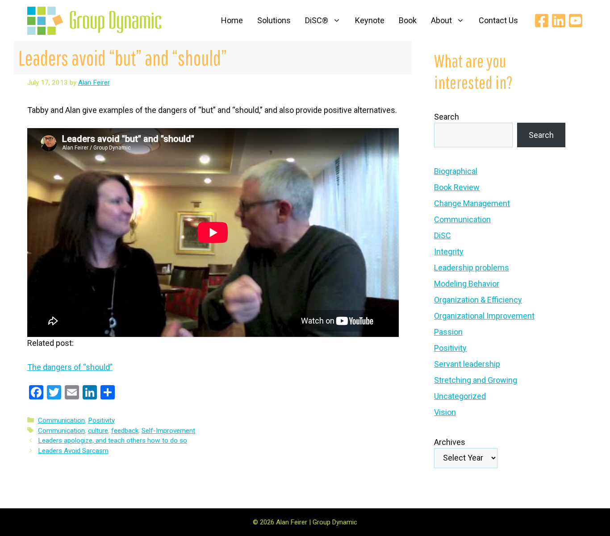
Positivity (101, 420)
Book (408, 20)
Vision (445, 412)
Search (446, 116)
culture (98, 431)
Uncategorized (460, 396)
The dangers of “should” (70, 367)
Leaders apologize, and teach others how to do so (112, 440)
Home (232, 20)
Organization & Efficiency (478, 299)
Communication (61, 420)
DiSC (442, 235)
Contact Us (498, 20)
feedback (124, 431)
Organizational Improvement (484, 315)
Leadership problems (471, 267)
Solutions (274, 20)
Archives (449, 442)
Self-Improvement (168, 431)
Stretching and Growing (475, 380)
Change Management (472, 203)
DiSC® (316, 20)
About (441, 20)
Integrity (449, 251)
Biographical (455, 171)
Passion (448, 332)
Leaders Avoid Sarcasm (73, 451)
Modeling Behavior (466, 283)
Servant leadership (467, 364)
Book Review (457, 187)
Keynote (369, 20)
